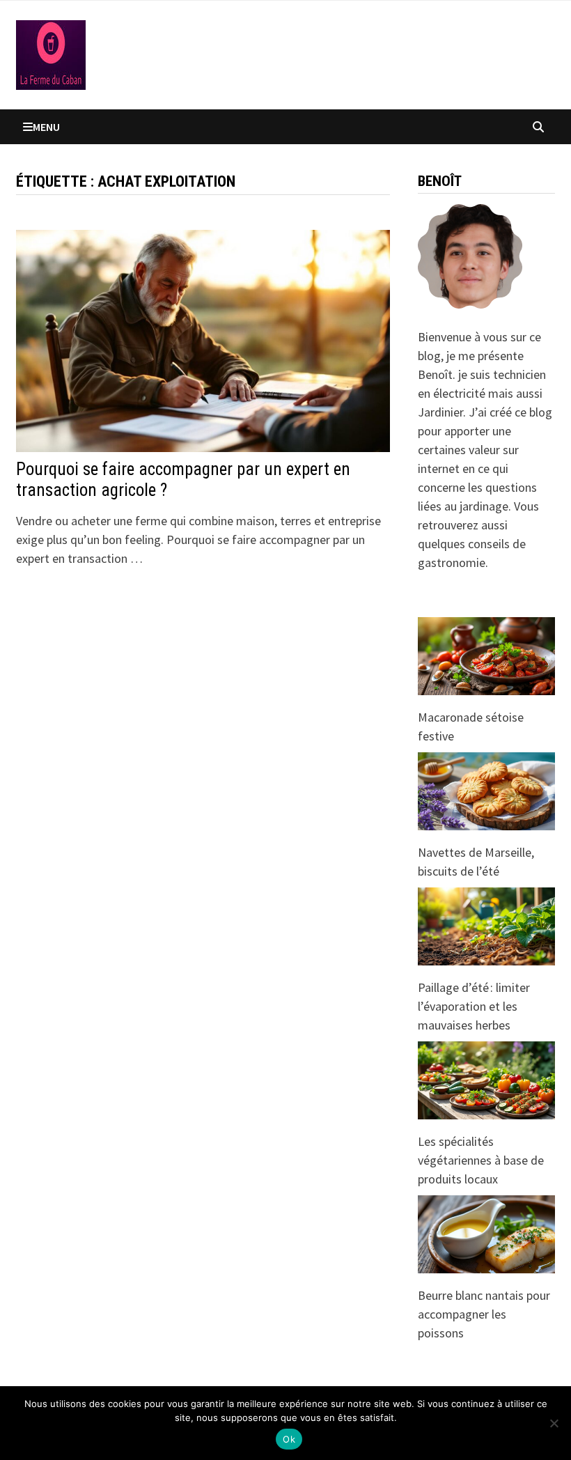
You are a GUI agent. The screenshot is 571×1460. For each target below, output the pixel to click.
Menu (46, 127)
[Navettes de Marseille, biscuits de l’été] (486, 791)
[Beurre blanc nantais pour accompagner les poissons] (486, 1234)
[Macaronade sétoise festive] (486, 656)
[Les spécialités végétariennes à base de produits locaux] (486, 1080)
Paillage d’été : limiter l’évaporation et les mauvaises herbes (474, 1006)
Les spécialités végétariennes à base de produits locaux (481, 1160)
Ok (289, 1439)
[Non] (554, 1423)
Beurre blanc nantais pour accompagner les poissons (484, 1314)
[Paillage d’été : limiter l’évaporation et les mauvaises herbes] (486, 926)
